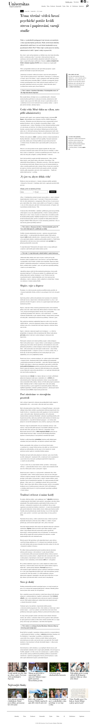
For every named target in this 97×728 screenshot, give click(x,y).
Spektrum (81, 6)
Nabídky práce (68, 2)
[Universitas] (19, 6)
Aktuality (43, 6)
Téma (48, 6)
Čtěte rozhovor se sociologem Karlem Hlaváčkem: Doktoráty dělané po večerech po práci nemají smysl (39, 627)
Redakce (54, 723)
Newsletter (76, 2)
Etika (67, 6)
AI (70, 6)
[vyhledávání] (87, 6)
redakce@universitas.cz (75, 87)
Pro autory (51, 723)
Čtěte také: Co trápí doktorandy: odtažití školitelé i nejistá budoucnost (40, 253)
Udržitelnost (75, 6)
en (87, 2)
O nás (47, 723)
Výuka (63, 6)
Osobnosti (52, 6)
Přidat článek (59, 723)
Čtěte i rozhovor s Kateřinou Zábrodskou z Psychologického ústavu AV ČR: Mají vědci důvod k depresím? (39, 91)
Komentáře (58, 6)
